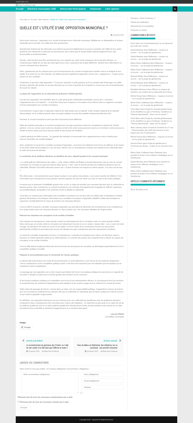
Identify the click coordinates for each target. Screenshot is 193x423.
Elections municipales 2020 (42, 9)
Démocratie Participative (73, 9)
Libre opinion (112, 9)
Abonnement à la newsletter (142, 26)
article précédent (34, 340)
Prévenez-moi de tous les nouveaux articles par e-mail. (44, 402)
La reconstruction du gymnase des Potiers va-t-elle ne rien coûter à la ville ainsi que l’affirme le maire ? (47, 346)
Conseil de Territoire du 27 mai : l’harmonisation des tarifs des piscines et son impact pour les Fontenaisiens (152, 130)
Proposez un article (139, 30)
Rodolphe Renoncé (139, 89)
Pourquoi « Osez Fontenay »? (143, 18)
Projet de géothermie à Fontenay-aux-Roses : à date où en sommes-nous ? (152, 146)
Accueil (20, 9)
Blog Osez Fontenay (51, 351)
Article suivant (110, 340)
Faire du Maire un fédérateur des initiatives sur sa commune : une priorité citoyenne (97, 346)
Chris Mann (135, 109)
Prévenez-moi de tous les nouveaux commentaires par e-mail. (45, 397)
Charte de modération (140, 22)
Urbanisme (95, 9)
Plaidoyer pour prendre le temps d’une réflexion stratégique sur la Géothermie (152, 155)
